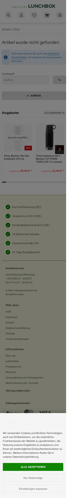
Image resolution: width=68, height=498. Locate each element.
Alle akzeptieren (33, 467)
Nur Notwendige (33, 477)
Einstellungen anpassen (33, 488)
